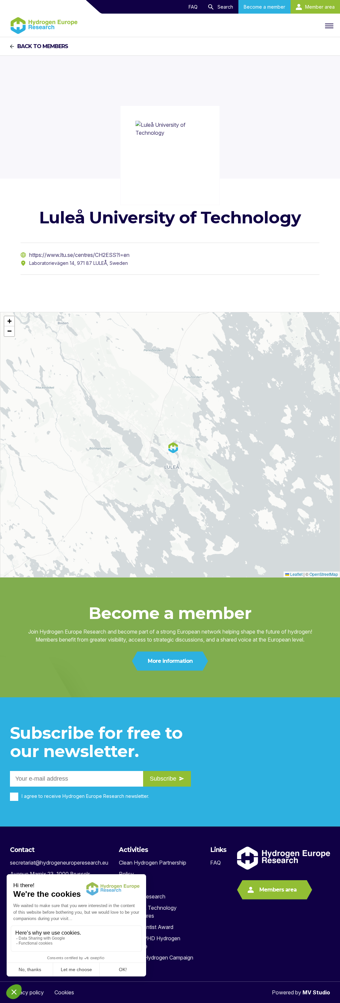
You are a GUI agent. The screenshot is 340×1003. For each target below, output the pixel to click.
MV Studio (316, 992)
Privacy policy (27, 992)
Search (225, 7)
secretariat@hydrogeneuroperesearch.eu (59, 862)
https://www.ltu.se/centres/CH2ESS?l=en (79, 255)
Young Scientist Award (146, 927)
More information (170, 661)
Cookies (64, 992)
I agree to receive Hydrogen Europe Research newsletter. (85, 796)
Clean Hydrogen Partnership (152, 862)
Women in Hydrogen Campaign (156, 957)
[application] (170, 445)
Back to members (42, 46)
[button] (9, 321)
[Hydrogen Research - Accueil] (44, 25)
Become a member (264, 7)
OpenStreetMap (323, 574)
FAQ (193, 7)
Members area (278, 890)
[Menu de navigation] (328, 25)
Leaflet (295, 574)
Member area (320, 7)
